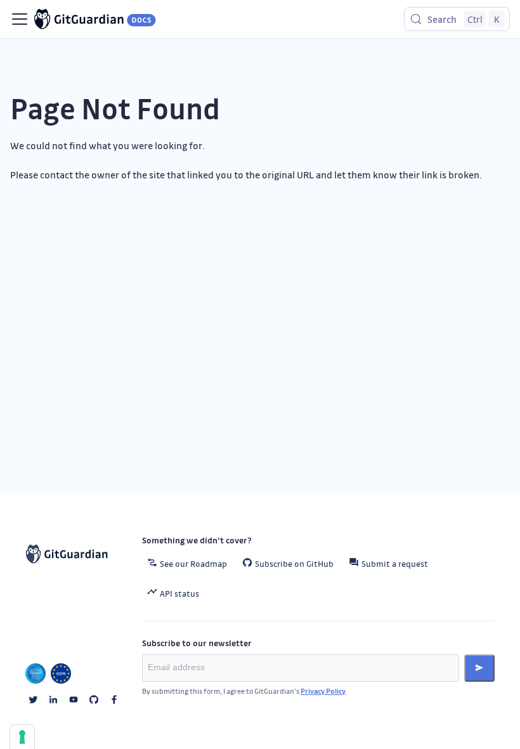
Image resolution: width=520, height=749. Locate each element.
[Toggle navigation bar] (19, 19)
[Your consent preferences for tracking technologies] (22, 737)
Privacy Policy (323, 691)
